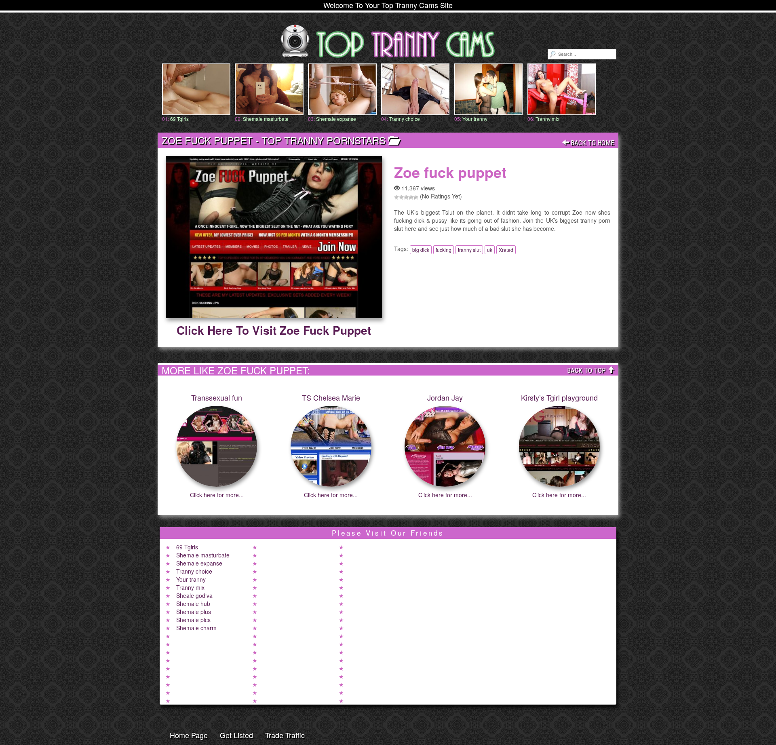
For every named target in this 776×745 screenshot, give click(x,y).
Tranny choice (404, 118)
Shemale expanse (336, 118)
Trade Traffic (285, 735)
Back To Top (587, 370)
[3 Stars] (406, 197)
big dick (420, 249)
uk (489, 249)
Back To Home (591, 143)
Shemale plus (193, 612)
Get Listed (236, 735)
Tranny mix (547, 118)
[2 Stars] (401, 197)
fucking (443, 249)
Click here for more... (217, 495)
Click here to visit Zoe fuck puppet (274, 330)
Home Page (189, 735)
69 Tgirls (179, 118)
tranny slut (469, 249)
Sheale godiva (194, 595)
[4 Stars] (411, 197)
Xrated (506, 249)
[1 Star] (396, 197)
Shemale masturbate (266, 118)
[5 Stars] (415, 197)
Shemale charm (196, 628)
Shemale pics (193, 620)
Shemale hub (193, 603)
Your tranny (474, 118)
